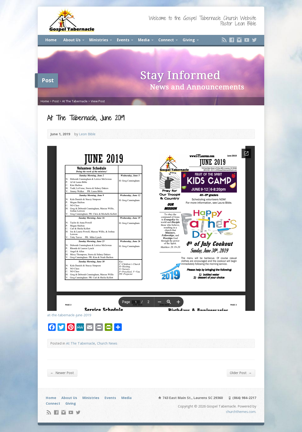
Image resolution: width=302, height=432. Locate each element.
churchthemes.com (241, 411)
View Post (98, 101)
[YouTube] (246, 39)
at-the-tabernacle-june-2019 (69, 315)
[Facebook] (231, 39)
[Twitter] (254, 39)
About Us (71, 39)
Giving (189, 39)
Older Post (241, 372)
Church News (107, 343)
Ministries (98, 39)
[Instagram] (239, 39)
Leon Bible (87, 134)
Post (55, 101)
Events (123, 39)
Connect (166, 39)
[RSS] (224, 39)
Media (144, 39)
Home (51, 39)
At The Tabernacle (75, 101)
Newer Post (62, 372)
